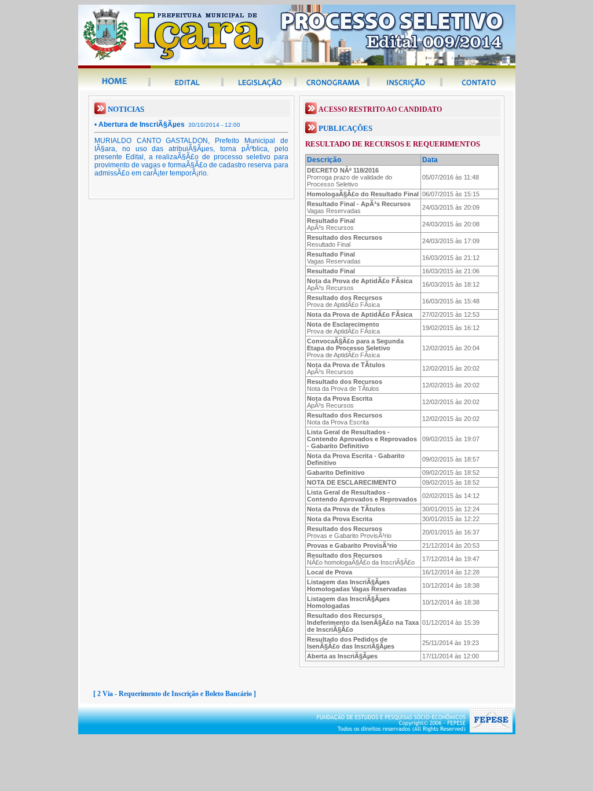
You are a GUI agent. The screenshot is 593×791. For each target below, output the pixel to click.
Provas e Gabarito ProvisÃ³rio (349, 532)
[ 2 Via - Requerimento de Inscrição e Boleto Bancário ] (174, 694)
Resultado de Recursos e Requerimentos (392, 144)
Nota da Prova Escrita (344, 419)
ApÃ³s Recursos (331, 224)
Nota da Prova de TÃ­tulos (344, 385)
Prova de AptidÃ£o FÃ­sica (344, 301)
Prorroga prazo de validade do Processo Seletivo (349, 177)
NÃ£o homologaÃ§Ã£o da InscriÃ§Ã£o (361, 559)
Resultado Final (344, 241)
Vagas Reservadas (359, 207)
